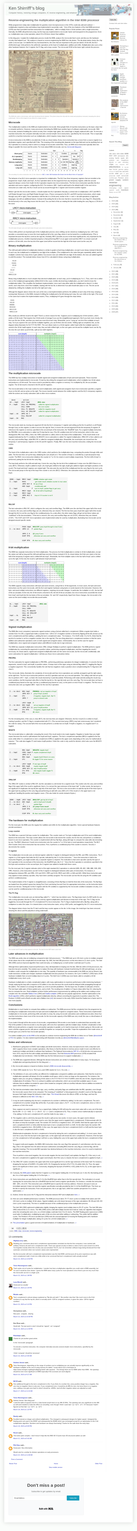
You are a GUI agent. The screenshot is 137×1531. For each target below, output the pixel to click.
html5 (117, 171)
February (116, 264)
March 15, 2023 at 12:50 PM (23, 1259)
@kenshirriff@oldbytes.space (73, 1038)
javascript (112, 176)
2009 (113, 309)
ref (51, 998)
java (127, 173)
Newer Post (13, 1463)
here (75, 1195)
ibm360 (111, 173)
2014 (113, 294)
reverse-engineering (36, 1231)
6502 (114, 154)
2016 (113, 289)
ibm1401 (125, 171)
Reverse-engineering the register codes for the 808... (120, 252)
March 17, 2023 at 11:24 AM (23, 1391)
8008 (118, 154)
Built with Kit (46, 1509)
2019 (113, 280)
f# (122, 167)
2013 (113, 297)
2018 (113, 283)
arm (118, 160)
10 (72, 856)
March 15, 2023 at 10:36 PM (23, 1316)
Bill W (15, 1381)
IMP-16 (76, 1051)
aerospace (121, 156)
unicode (115, 192)
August (115, 224)
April (115, 232)
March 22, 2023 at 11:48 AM (23, 1455)
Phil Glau (16, 1445)
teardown (124, 190)
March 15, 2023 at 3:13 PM (22, 1304)
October (116, 218)
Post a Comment (17, 1459)
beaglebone (124, 160)
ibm (120, 171)
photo (126, 178)
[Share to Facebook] (23, 1228)
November (117, 215)
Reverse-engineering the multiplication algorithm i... (120, 246)
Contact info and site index (118, 23)
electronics (114, 166)
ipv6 (121, 173)
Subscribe (113, 20)
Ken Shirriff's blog (26, 8)
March (115, 235)
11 (63, 861)
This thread (55, 1094)
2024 (113, 206)
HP (114, 171)
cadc (119, 162)
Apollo (117, 158)
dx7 (127, 164)
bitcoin (111, 162)
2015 (113, 291)
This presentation (19, 1223)
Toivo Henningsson (20, 1265)
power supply (115, 180)
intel (116, 174)
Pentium (121, 178)
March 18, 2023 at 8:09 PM (22, 1426)
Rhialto (16, 1294)
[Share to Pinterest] (26, 1228)
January (116, 267)
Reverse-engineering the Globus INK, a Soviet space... (120, 239)
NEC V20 (35, 1097)
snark (120, 188)
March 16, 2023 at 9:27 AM (22, 1374)
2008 (113, 312)
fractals (115, 169)
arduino (111, 160)
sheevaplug (112, 188)
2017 (113, 286)
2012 (113, 300)
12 (50, 896)
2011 (113, 303)
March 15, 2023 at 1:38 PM (22, 1275)
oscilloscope (113, 178)
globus (126, 169)
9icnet (15, 1433)
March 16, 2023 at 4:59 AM (22, 1356)
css (116, 164)
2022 (113, 271)
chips (20, 1231)
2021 (113, 274)
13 (61, 957)
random (125, 180)
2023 (113, 209)
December (117, 212)
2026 (113, 201)
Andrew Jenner (18, 1362)
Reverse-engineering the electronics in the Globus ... (120, 259)
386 (110, 154)
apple (122, 158)
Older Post (98, 1463)
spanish (111, 190)
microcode (25, 1231)
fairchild (126, 167)
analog (111, 158)
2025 (113, 204)
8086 (15, 1231)
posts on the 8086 (28, 1035)
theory (111, 192)
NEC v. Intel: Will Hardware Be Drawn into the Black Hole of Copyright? (62, 174)
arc (127, 158)
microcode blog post (74, 147)
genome (120, 169)
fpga (110, 169)
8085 (122, 154)
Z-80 (119, 192)
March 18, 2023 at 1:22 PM (22, 1409)
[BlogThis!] (19, 1228)
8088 (115, 156)
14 (101, 981)
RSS (12, 1038)
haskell (111, 171)
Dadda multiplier (51, 993)
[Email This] (17, 1228)
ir (124, 173)
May (115, 229)
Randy (15, 1416)
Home (56, 1463)
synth (117, 190)
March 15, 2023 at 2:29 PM (22, 1288)
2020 (113, 277)
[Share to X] (21, 1228)
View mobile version (55, 1467)
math (118, 176)
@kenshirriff (97, 1035)
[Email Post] (12, 1228)
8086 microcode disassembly (60, 1066)
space (126, 188)
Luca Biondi (17, 1282)
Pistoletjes (17, 1335)
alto (127, 156)
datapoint (122, 164)
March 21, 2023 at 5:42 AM (22, 1438)
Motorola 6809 (69, 1053)
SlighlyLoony (18, 1240)
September (117, 221)
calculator (125, 162)
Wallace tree (32, 993)
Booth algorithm (14, 996)
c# (115, 162)
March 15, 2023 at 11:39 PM (23, 1329)
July (114, 226)
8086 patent (27, 1173)
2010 (113, 306)
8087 (111, 156)
